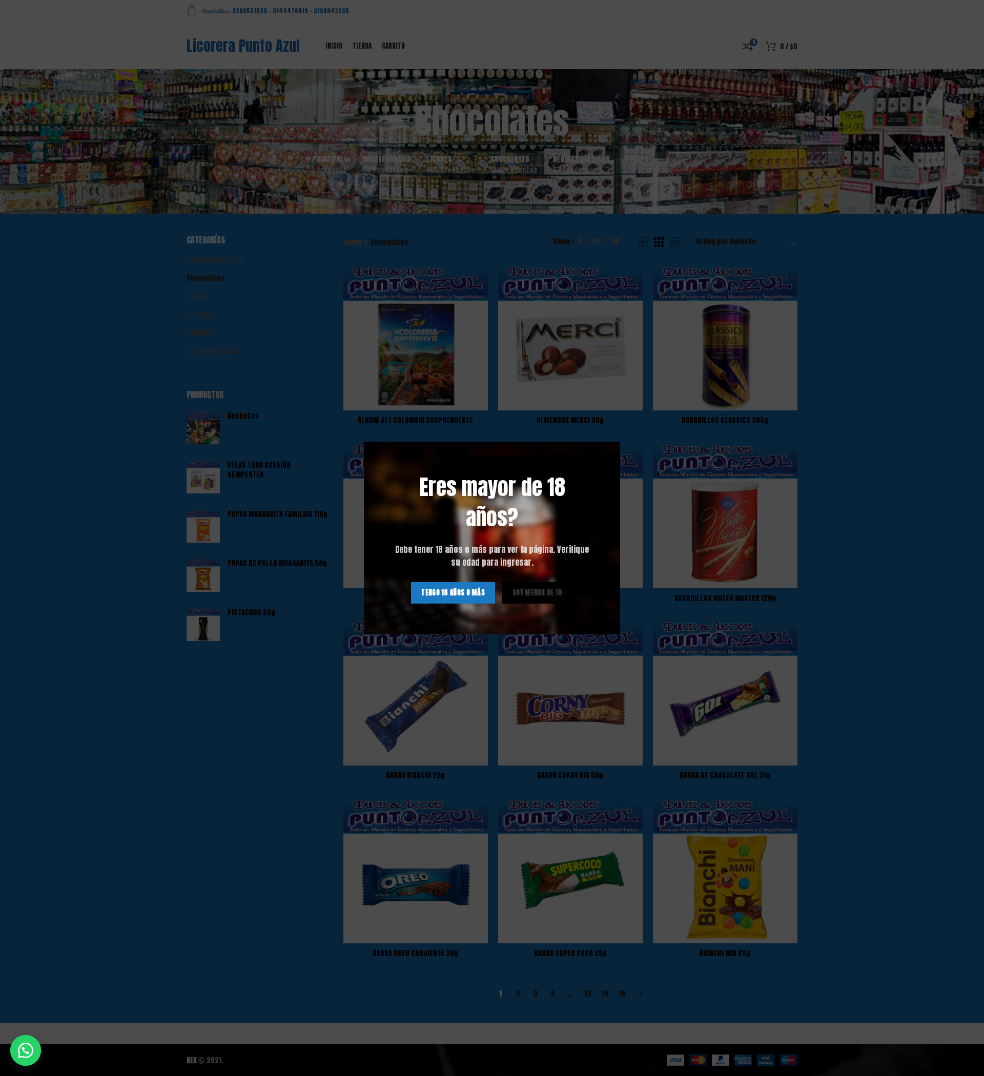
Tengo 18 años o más (453, 592)
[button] (25, 1050)
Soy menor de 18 (537, 592)
